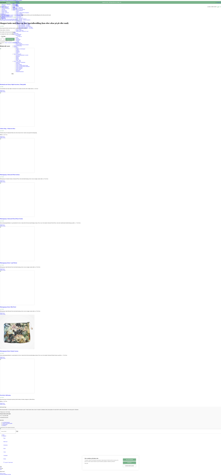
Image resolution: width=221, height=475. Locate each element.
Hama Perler (18, 35)
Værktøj (17, 41)
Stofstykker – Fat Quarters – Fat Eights (23, 24)
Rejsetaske (18, 70)
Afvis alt (129, 462)
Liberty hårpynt (19, 64)
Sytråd (17, 53)
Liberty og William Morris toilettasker (23, 66)
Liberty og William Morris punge (22, 65)
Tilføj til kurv (10, 39)
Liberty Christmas (19, 13)
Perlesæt (17, 38)
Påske (15, 32)
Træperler (17, 40)
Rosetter (17, 2)
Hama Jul (20, 36)
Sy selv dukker (18, 29)
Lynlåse (17, 49)
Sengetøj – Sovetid (17, 42)
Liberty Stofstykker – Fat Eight (24, 25)
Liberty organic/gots (19, 14)
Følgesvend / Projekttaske (20, 62)
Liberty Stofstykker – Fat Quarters (24, 26)
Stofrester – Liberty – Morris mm (22, 23)
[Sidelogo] (2, 6)
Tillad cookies (129, 459)
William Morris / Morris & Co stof (22, 31)
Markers (17, 59)
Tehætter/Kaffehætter (20, 71)
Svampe (17, 6)
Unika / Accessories (17, 61)
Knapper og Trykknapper (20, 48)
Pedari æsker (16, 33)
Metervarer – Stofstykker (18, 7)
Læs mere (86, 463)
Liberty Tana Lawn (19, 17)
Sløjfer (17, 4)
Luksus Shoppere (19, 68)
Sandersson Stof (19, 20)
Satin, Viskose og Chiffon (20, 21)
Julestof (17, 11)
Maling (17, 57)
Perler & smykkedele (17, 34)
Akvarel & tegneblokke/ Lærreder (22, 55)
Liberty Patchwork (19, 15)
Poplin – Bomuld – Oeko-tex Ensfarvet (23, 19)
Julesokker (18, 63)
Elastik (17, 47)
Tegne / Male (18, 60)
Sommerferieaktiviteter (18, 45)
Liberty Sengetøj (19, 43)
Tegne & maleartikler (17, 54)
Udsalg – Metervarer (19, 30)
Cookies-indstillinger (129, 465)
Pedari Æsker (18, 69)
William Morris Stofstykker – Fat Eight (25, 27)
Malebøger (18, 56)
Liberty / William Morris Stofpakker (22, 12)
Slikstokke (18, 3)
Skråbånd (17, 50)
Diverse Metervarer (19, 8)
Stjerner (17, 5)
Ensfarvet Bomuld (19, 10)
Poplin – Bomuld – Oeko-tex (21, 18)
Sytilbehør (15, 46)
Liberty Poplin (18, 16)
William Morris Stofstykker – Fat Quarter (25, 28)
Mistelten (17, 1)
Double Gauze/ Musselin (20, 9)
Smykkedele (18, 39)
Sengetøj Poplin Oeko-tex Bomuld (22, 44)
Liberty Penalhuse (19, 67)
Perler (17, 37)
